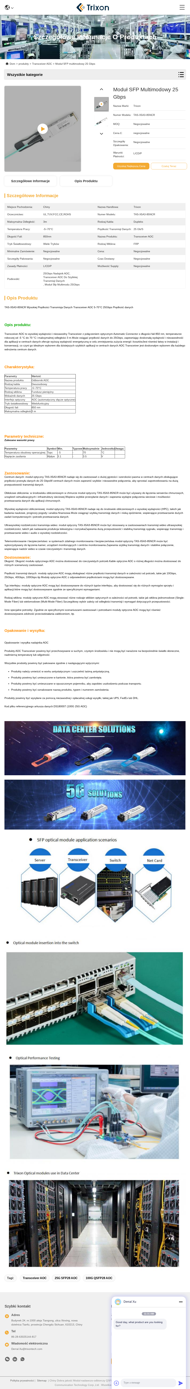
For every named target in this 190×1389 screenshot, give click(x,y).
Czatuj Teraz (169, 166)
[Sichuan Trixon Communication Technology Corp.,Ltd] (96, 7)
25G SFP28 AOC (66, 1278)
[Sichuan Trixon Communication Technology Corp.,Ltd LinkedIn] (14, 1360)
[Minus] (180, 1302)
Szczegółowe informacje (30, 181)
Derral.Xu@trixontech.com (26, 1348)
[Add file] (116, 1383)
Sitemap (42, 1380)
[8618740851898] (22, 1360)
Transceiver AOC (35, 1278)
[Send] (181, 1383)
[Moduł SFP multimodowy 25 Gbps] (42, 129)
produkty (24, 63)
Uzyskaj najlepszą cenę (131, 166)
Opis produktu (86, 181)
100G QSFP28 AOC (99, 1278)
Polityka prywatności (22, 1380)
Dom (12, 63)
